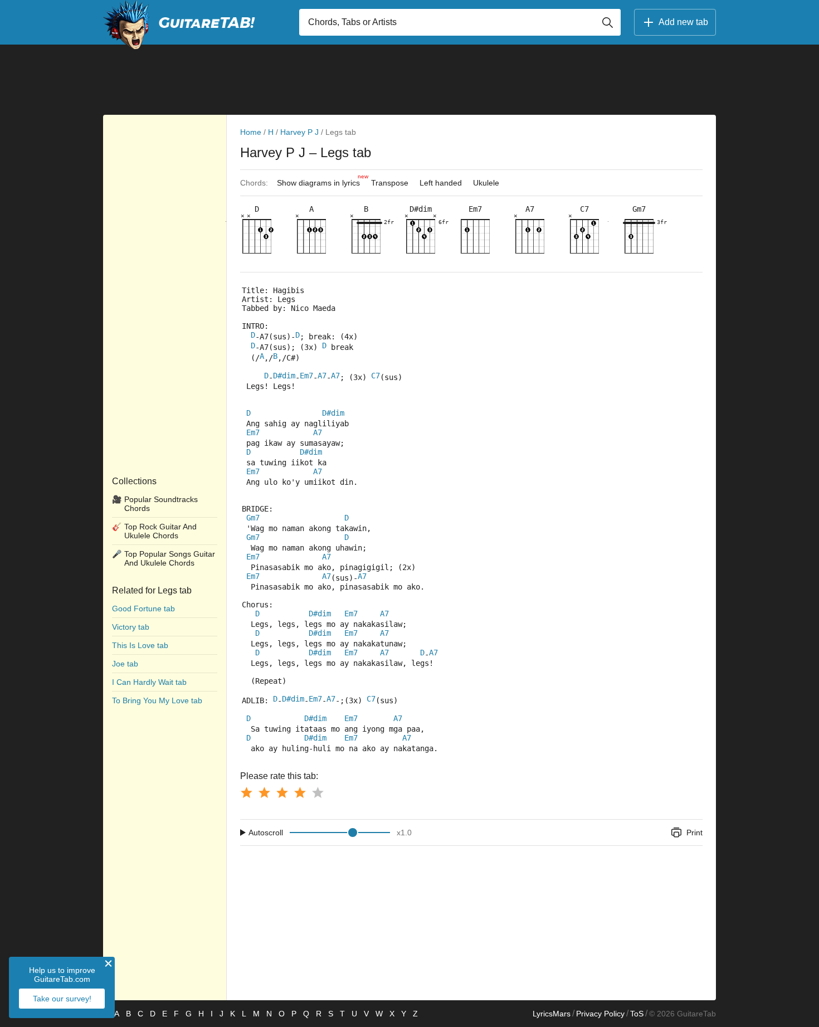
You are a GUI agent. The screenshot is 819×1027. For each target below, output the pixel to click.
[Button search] (607, 22)
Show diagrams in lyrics (321, 180)
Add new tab (683, 22)
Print (694, 832)
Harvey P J (299, 132)
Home (250, 132)
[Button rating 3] (282, 792)
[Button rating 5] (317, 792)
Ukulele (486, 182)
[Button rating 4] (300, 792)
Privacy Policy (600, 1013)
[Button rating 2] (264, 792)
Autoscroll (265, 832)
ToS (637, 1013)
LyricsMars (552, 1013)
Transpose (389, 182)
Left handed (441, 182)
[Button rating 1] (246, 792)
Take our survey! (62, 998)
